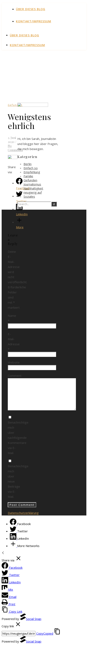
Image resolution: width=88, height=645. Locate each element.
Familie (28, 176)
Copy (44, 633)
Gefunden (15, 105)
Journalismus (32, 184)
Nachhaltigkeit (33, 188)
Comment (14, 376)
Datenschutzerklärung (23, 513)
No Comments (15, 148)
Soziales (29, 196)
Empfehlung (32, 172)
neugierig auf (33, 192)
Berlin (28, 164)
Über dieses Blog (30, 9)
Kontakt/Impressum (33, 21)
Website (14, 362)
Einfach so (31, 168)
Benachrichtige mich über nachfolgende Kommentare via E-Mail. (18, 437)
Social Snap (33, 619)
